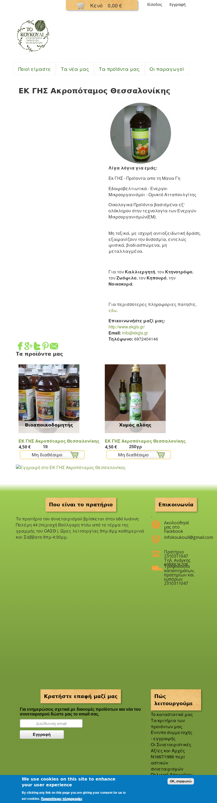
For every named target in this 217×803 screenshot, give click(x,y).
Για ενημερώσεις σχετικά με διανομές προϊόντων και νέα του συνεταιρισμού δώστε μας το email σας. (80, 711)
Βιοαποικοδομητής (49, 425)
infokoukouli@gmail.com (179, 537)
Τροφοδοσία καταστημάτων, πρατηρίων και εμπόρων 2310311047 (179, 568)
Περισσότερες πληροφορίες (61, 799)
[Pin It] (45, 347)
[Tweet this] (37, 347)
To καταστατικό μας (172, 714)
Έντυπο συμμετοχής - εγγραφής (171, 735)
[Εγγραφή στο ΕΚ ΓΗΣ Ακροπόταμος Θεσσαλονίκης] (71, 467)
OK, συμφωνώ (181, 781)
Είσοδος (154, 4)
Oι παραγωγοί (167, 68)
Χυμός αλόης (135, 425)
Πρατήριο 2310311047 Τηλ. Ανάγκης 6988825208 (177, 554)
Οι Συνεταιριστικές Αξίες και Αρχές (171, 747)
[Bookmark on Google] (28, 347)
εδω (112, 310)
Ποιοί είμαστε (34, 68)
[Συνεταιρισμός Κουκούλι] (33, 52)
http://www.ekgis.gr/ (126, 327)
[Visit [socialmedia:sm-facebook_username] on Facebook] (20, 347)
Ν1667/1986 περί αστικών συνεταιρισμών (168, 763)
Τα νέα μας (75, 68)
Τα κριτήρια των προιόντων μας (168, 723)
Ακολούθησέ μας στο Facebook (176, 525)
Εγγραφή (177, 4)
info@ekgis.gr (135, 333)
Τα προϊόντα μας (119, 68)
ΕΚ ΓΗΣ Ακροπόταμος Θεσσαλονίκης (59, 441)
